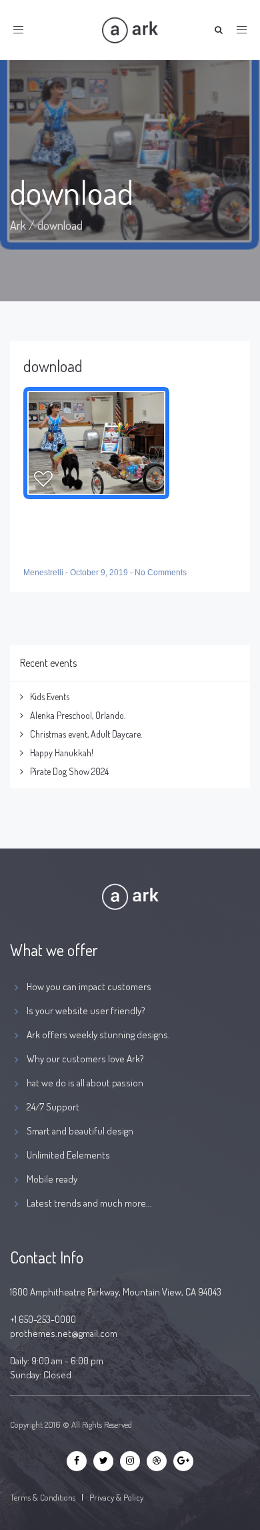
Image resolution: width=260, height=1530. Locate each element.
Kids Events (49, 696)
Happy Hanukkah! (61, 752)
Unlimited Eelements (68, 1155)
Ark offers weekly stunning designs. (98, 1034)
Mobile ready (52, 1179)
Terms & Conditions (42, 1497)
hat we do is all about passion (85, 1082)
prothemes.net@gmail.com (63, 1333)
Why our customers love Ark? (85, 1058)
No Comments (161, 572)
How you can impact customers (89, 986)
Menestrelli (44, 572)
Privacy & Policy (116, 1497)
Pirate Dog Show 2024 (69, 771)
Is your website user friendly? (86, 1010)
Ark (18, 225)
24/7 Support (53, 1106)
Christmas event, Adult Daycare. (86, 734)
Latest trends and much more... (89, 1203)
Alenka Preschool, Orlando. (77, 715)
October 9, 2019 (100, 572)
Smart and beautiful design (80, 1130)
